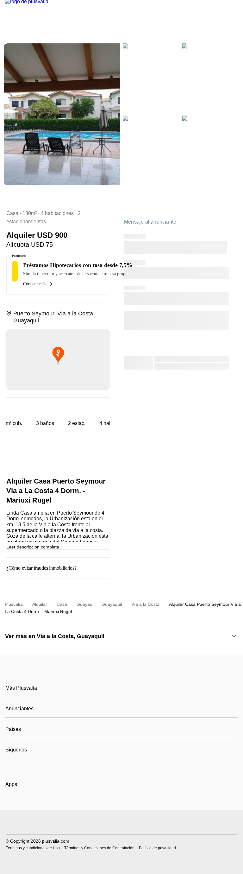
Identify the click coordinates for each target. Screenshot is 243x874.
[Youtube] (31, 765)
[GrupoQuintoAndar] (121, 823)
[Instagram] (21, 765)
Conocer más (34, 284)
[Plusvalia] (121, 673)
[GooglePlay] (68, 802)
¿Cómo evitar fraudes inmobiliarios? (41, 568)
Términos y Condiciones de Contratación (99, 848)
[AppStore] (25, 802)
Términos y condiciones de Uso (33, 848)
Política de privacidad (157, 848)
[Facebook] (10, 765)
